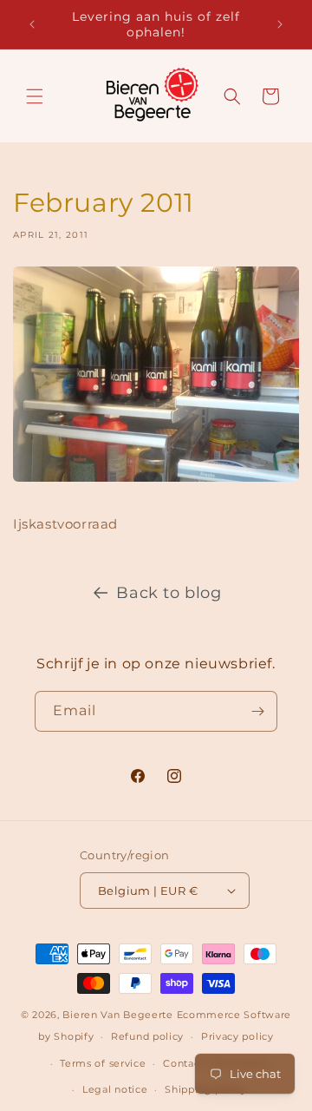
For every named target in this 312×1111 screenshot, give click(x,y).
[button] (35, 96)
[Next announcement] (280, 24)
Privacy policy (237, 1036)
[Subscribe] (257, 711)
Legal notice (114, 1089)
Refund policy (147, 1036)
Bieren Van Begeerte (117, 1015)
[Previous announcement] (32, 24)
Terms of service (103, 1063)
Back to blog (168, 592)
